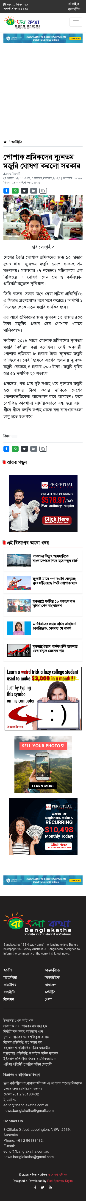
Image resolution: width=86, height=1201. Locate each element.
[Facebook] (35, 1187)
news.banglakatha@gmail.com (28, 1110)
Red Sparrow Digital (60, 1180)
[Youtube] (50, 1187)
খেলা (48, 999)
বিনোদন (8, 999)
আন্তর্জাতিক (52, 977)
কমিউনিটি (9, 984)
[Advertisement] (43, 87)
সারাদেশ (50, 984)
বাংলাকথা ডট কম (57, 1174)
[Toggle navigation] (75, 22)
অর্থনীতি (16, 141)
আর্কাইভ (73, 3)
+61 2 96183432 (25, 1094)
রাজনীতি (9, 991)
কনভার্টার (74, 9)
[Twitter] (42, 1187)
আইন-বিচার (53, 970)
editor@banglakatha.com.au (26, 1105)
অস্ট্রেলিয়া (10, 977)
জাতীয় (8, 970)
